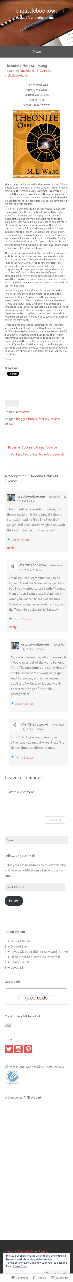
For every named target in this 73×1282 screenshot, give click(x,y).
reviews (24, 412)
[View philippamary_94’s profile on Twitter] (9, 1049)
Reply (11, 547)
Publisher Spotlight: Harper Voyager (33, 447)
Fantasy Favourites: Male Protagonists (38, 454)
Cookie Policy (19, 1266)
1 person (25, 540)
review (55, 419)
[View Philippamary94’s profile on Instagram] (18, 1049)
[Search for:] (36, 840)
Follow (13, 900)
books (32, 419)
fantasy (44, 419)
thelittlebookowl (36, 11)
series (9, 423)
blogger (21, 419)
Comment (55, 820)
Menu (36, 51)
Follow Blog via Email (20, 856)
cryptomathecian (31, 496)
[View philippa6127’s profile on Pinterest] (28, 1049)
